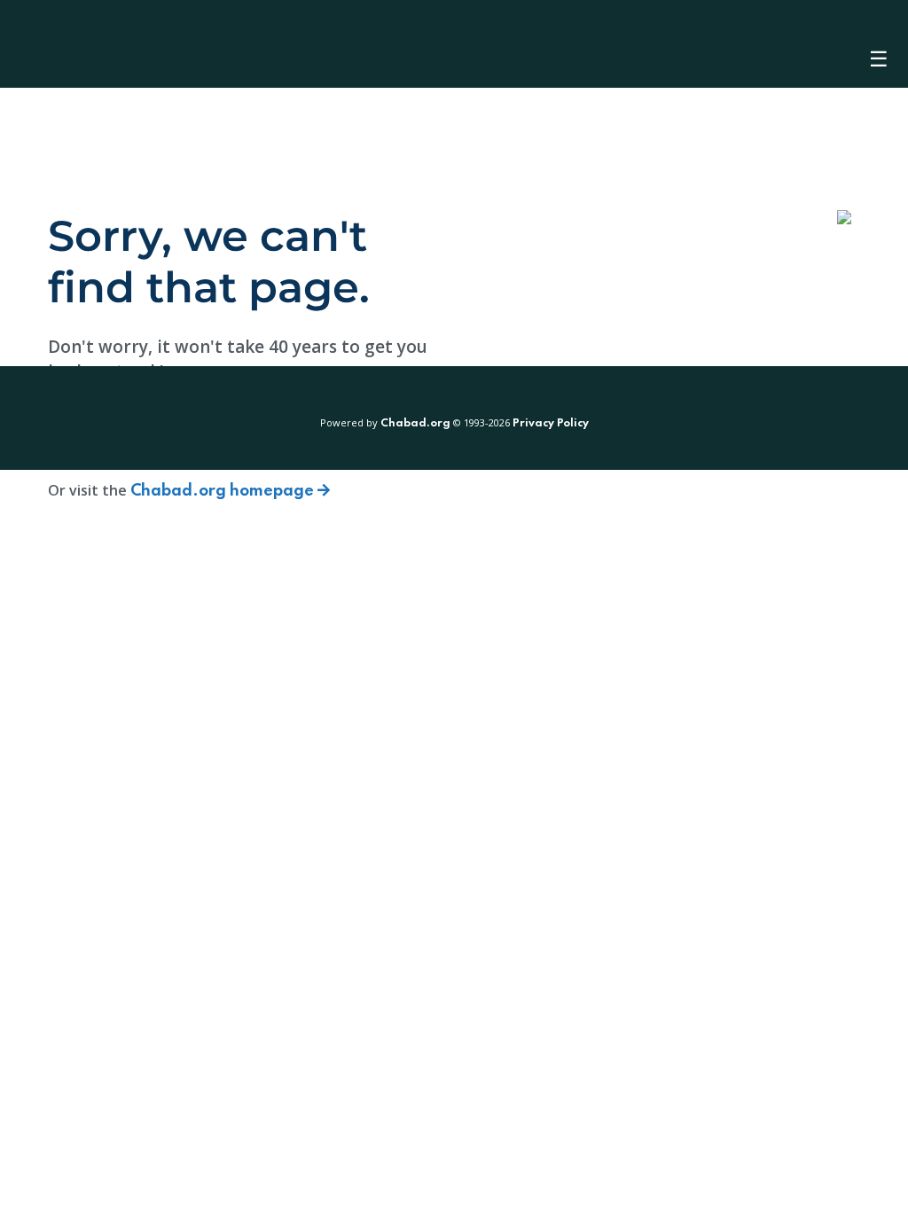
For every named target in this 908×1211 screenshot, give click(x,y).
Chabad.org (415, 423)
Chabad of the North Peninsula (123, 44)
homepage (223, 491)
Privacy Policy (551, 423)
